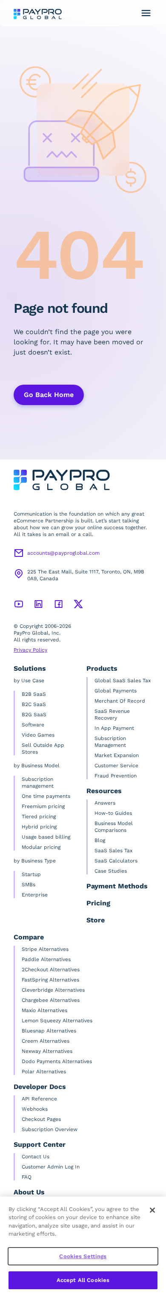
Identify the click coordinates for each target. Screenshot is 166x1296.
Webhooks (35, 1109)
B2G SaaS (34, 714)
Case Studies (110, 871)
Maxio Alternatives (44, 1010)
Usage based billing (46, 837)
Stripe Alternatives (45, 949)
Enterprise (35, 895)
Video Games (38, 735)
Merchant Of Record (119, 701)
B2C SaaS (34, 704)
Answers (104, 803)
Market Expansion (116, 755)
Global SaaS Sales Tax (122, 680)
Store (95, 920)
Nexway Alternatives (47, 1051)
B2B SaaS (34, 694)
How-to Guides (113, 813)
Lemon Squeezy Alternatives (57, 1021)
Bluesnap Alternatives (49, 1031)
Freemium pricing (43, 806)
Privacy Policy (30, 650)
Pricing (98, 903)
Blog (99, 840)
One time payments (46, 796)
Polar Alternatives (44, 1072)
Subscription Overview (49, 1129)
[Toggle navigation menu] (146, 13)
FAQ (26, 1177)
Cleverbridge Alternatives (53, 990)
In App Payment (114, 728)
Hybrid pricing (39, 827)
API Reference (39, 1099)
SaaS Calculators (115, 861)
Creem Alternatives (45, 1041)
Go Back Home (49, 395)
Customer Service (116, 766)
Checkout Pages (41, 1119)
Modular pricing (41, 847)
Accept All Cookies (83, 1280)
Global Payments (115, 691)
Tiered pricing (39, 817)
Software (33, 725)
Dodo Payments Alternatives (57, 1061)
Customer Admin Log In (51, 1167)
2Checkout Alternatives (51, 970)
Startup (31, 874)
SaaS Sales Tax (113, 851)
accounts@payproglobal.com (63, 553)
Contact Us (35, 1157)
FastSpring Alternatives (50, 980)
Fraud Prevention (115, 776)
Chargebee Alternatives (51, 1000)
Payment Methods (117, 886)
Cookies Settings (82, 1256)
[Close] (152, 1210)
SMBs (28, 885)
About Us (29, 1192)
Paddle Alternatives (46, 959)
